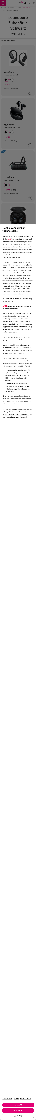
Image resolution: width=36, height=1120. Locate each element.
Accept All (18, 1105)
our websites (12, 324)
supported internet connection (13, 327)
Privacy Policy (7, 1099)
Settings (20, 1116)
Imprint (16, 1099)
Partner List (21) (25, 1099)
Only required (18, 1110)
